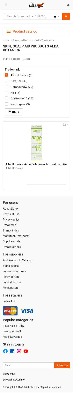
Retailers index (12, 246)
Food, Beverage (12, 336)
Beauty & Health (21, 40)
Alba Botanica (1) (22, 75)
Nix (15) (15, 93)
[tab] (36, 31)
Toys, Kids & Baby (13, 325)
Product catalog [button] (24, 31)
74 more (13, 111)
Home (6, 40)
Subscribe (62, 365)
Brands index (11, 230)
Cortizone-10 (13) (22, 98)
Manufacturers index (16, 236)
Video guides (11, 265)
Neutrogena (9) (20, 104)
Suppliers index (12, 241)
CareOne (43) (19, 81)
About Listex (10, 208)
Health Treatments (44, 40)
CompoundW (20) (22, 87)
